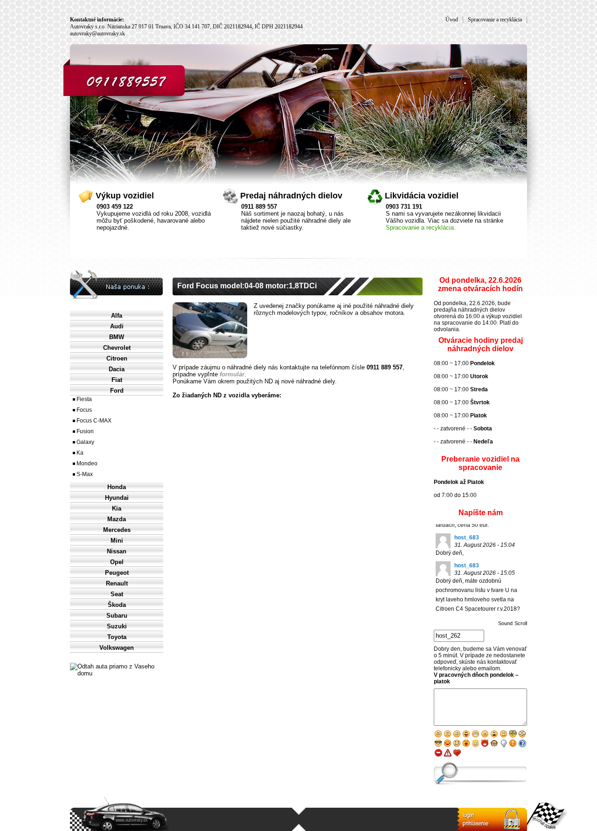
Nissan (116, 551)
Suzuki (117, 626)
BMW (116, 337)
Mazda (116, 519)
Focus (84, 410)
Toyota (116, 636)
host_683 (466, 537)
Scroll (520, 623)
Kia (116, 508)
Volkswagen (116, 647)
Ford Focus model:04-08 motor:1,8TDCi (247, 286)
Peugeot (117, 572)
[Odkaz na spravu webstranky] (492, 819)
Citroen (116, 358)
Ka (79, 453)
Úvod (451, 19)
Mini (117, 540)
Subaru (116, 615)
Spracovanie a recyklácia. (421, 227)
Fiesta (84, 399)
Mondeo (86, 463)
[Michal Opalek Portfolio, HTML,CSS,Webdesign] (547, 817)
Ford (117, 390)
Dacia (117, 369)
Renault (117, 583)
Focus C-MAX (93, 420)
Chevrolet (117, 347)
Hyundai (117, 497)
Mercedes (117, 529)
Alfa (116, 315)
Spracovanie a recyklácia (495, 19)
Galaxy (85, 442)
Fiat (116, 379)
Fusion (85, 431)
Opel (117, 562)
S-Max (84, 474)
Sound (505, 623)
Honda (116, 487)
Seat (117, 594)
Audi (117, 326)
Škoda (117, 604)
